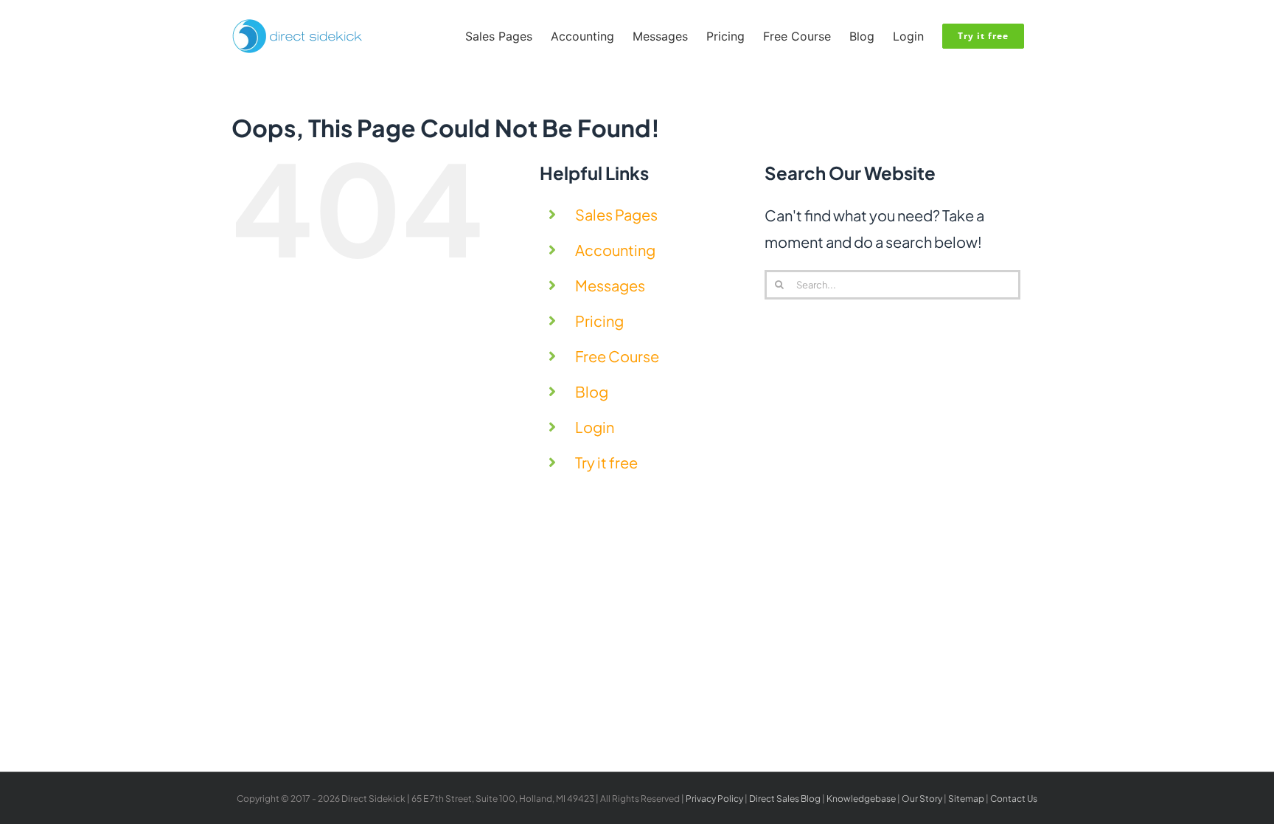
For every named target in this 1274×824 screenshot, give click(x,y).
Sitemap (966, 798)
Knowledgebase (861, 798)
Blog (591, 391)
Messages (610, 285)
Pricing (599, 320)
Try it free (606, 462)
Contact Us (1013, 798)
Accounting (615, 249)
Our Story (922, 798)
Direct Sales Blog (785, 798)
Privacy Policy (714, 798)
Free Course (617, 356)
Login (594, 427)
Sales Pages (616, 214)
